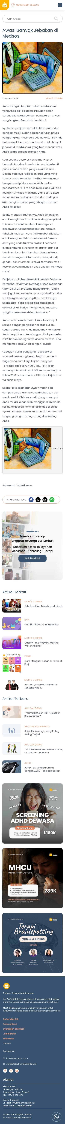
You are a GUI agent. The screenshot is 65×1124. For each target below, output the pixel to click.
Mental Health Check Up (27, 5)
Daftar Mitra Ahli (10, 1019)
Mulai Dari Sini (32, 558)
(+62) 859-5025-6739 (17, 1058)
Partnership (8, 1038)
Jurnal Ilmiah (9, 1033)
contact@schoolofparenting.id (21, 1064)
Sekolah (7, 1043)
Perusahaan (9, 1051)
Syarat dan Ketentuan (13, 1029)
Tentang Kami (10, 1024)
